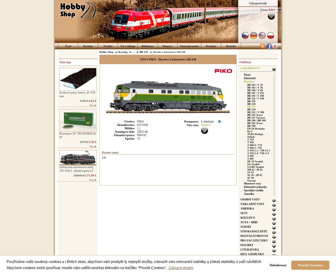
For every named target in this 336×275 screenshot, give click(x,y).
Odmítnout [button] (278, 265)
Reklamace (148, 46)
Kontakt (231, 46)
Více (91, 105)
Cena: (264, 9)
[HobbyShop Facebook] (269, 48)
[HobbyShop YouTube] (275, 48)
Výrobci (108, 46)
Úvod (68, 46)
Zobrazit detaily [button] (180, 268)
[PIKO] (224, 73)
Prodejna (211, 46)
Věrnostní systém (189, 46)
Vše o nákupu (127, 46)
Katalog (88, 46)
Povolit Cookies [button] (310, 265)
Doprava (168, 46)
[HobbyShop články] (262, 48)
